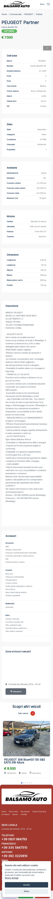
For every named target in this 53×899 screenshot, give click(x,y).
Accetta (26, 885)
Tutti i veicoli (23, 713)
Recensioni (25, 811)
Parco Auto (13, 811)
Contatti (24, 814)
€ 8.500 (10, 768)
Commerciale (15, 14)
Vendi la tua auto (39, 811)
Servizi (15, 814)
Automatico (36, 773)
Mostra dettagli (12, 878)
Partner (39, 14)
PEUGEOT (28, 14)
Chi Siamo (6, 814)
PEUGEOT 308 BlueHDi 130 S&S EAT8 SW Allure (24, 761)
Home (4, 14)
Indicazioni (16, 691)
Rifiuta (26, 891)
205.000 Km (11, 773)
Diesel (24, 773)
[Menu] (50, 5)
